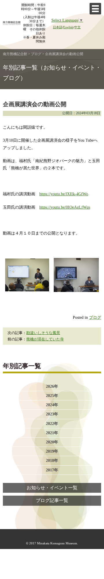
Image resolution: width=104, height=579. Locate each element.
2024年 (52, 404)
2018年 (52, 460)
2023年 (52, 414)
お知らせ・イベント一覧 (52, 487)
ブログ (95, 317)
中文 (77, 27)
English (68, 27)
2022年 (52, 423)
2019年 (52, 451)
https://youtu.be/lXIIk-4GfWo (63, 194)
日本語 (57, 27)
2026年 (52, 386)
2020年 (52, 442)
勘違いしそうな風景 (43, 333)
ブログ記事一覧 (52, 500)
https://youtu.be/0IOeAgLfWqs (64, 207)
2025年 (52, 395)
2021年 (52, 432)
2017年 (52, 470)
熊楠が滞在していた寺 (45, 339)
